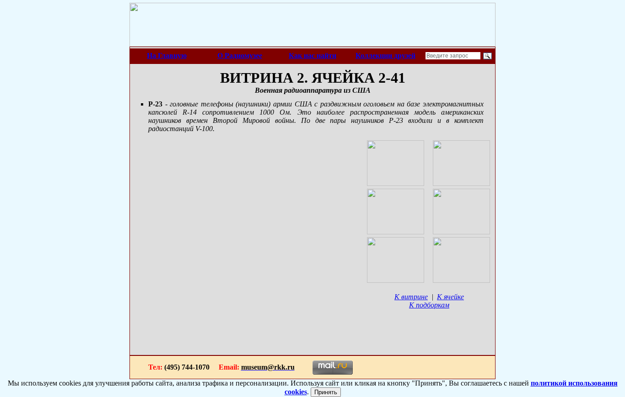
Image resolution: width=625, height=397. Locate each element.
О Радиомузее (239, 55)
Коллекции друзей (385, 55)
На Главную (167, 55)
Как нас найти (312, 55)
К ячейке (450, 297)
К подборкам (429, 305)
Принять (325, 392)
